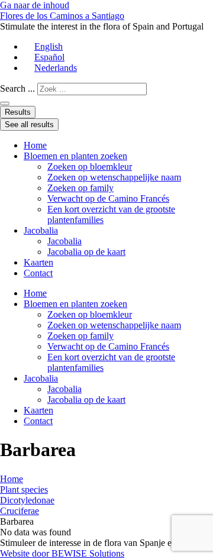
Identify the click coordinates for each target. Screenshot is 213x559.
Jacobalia (41, 230)
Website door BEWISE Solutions (62, 553)
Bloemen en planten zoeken (75, 156)
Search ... (17, 88)
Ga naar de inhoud (34, 5)
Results (18, 112)
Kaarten (38, 262)
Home (35, 145)
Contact (38, 273)
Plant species (24, 489)
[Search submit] (4, 103)
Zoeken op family (80, 188)
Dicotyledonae (27, 500)
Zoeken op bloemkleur (89, 166)
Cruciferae (19, 511)
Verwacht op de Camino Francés (108, 198)
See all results (29, 124)
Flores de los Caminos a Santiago (62, 16)
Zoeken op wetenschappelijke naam (114, 177)
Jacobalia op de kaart (86, 252)
